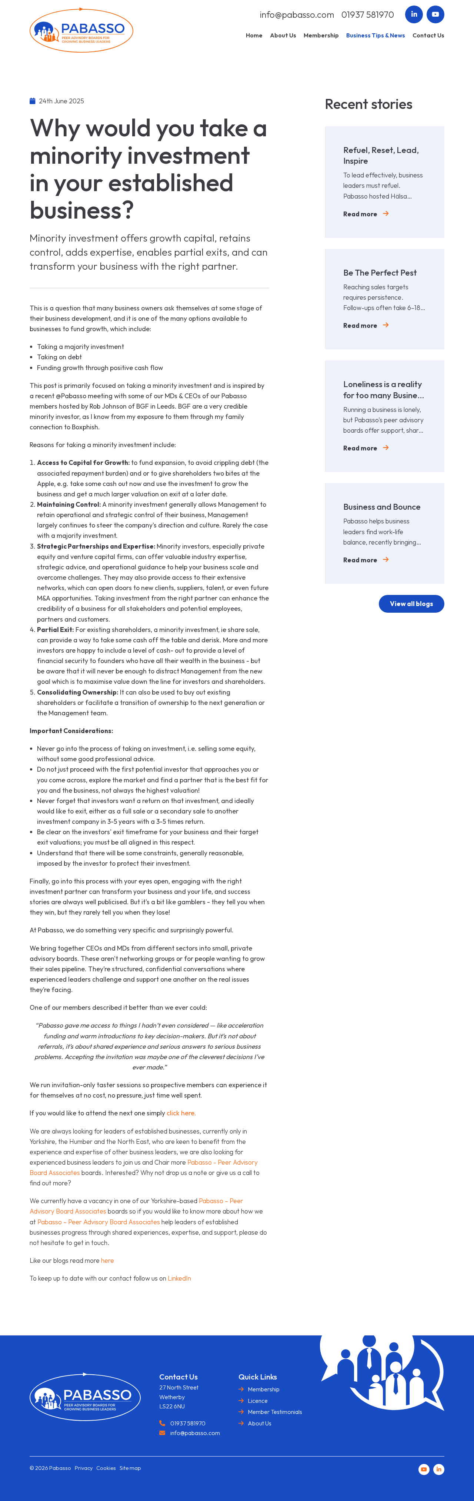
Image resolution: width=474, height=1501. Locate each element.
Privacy (84, 1468)
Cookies (106, 1468)
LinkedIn (179, 1278)
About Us (259, 1423)
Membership (264, 1389)
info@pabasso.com (297, 14)
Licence (258, 1400)
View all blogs (411, 603)
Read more (360, 214)
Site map (130, 1468)
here (107, 1260)
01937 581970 (367, 14)
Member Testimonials (275, 1411)
